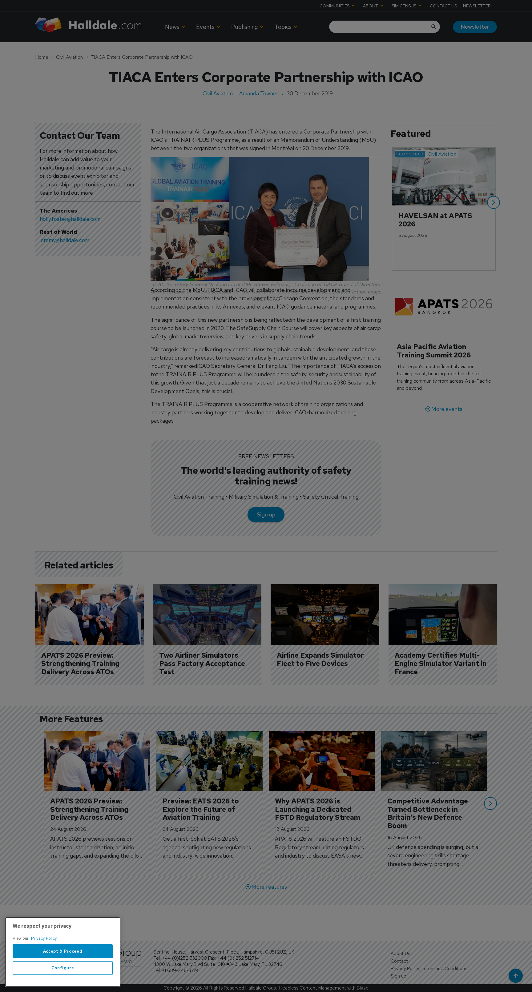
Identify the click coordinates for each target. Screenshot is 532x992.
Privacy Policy (44, 938)
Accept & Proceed (63, 951)
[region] (62, 952)
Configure (62, 967)
